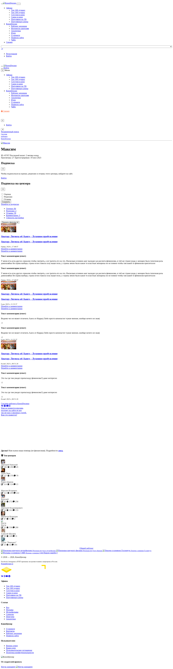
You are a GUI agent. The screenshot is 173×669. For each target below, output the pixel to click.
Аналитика (16, 31)
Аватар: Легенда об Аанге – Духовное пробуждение (29, 236)
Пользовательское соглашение (19, 650)
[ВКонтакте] (2, 406)
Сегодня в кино (18, 15)
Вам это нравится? (9, 415)
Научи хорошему (8, 667)
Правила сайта (17, 38)
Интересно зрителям (20, 28)
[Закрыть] (3, 169)
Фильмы (9, 610)
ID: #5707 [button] (5, 155)
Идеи (13, 33)
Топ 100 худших (18, 12)
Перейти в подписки (10, 204)
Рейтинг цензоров (19, 26)
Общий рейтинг (86, 548)
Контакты (10, 631)
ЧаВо (13, 40)
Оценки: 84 (11, 209)
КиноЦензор (11, 24)
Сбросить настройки (15, 218)
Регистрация (11, 54)
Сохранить (6, 202)
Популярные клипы (19, 22)
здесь (60, 451)
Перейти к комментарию (11, 249)
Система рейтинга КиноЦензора (15, 403)
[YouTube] (7, 406)
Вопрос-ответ (12, 646)
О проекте (15, 35)
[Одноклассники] (9, 406)
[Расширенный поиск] (2, 49)
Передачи (10, 617)
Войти (9, 56)
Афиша (9, 8)
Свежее (9, 42)
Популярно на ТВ (18, 19)
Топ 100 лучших (18, 10)
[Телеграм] (5, 406)
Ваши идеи (11, 648)
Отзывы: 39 (11, 213)
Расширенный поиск (10, 132)
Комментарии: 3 (13, 215)
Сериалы (10, 614)
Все (7, 607)
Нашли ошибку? (51, 553)
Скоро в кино (17, 17)
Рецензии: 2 (11, 211)
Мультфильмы (12, 612)
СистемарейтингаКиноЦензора (6, 136)
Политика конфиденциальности (20, 652)
